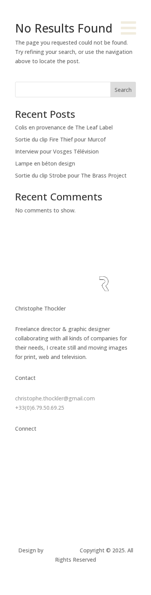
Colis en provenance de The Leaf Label (64, 127)
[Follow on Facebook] (91, 451)
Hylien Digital (61, 550)
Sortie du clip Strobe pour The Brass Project (71, 175)
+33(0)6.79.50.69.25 (39, 407)
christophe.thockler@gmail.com (55, 398)
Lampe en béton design (45, 163)
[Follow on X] (75, 451)
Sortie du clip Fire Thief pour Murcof (60, 139)
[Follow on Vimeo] (60, 451)
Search (123, 89)
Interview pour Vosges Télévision (57, 151)
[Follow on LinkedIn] (44, 451)
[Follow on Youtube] (106, 451)
